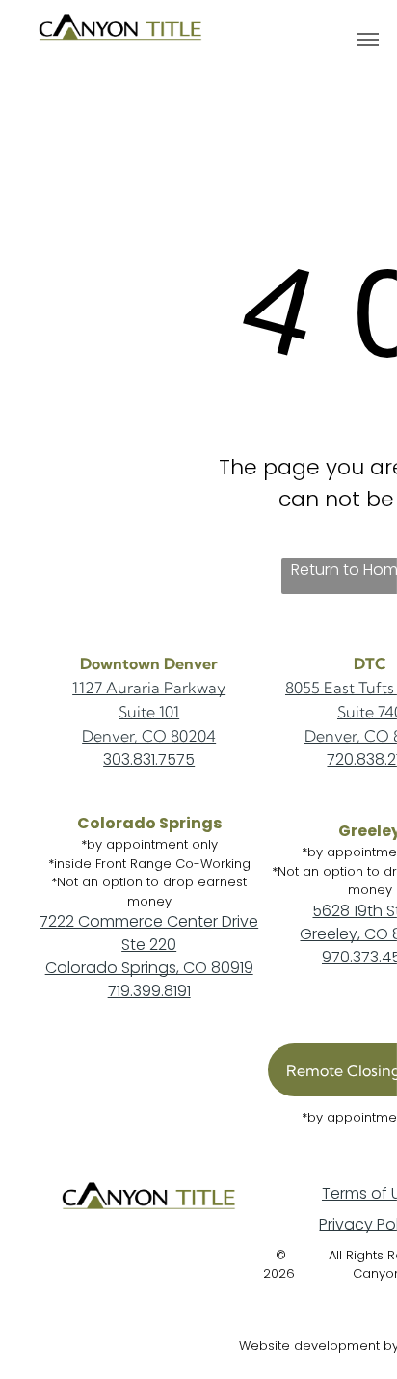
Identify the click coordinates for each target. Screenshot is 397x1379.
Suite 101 (149, 711)
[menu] (368, 39)
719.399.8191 (149, 991)
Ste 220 (148, 944)
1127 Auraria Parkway (148, 687)
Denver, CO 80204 (149, 735)
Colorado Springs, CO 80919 (149, 968)
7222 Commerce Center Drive (149, 921)
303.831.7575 (149, 759)
